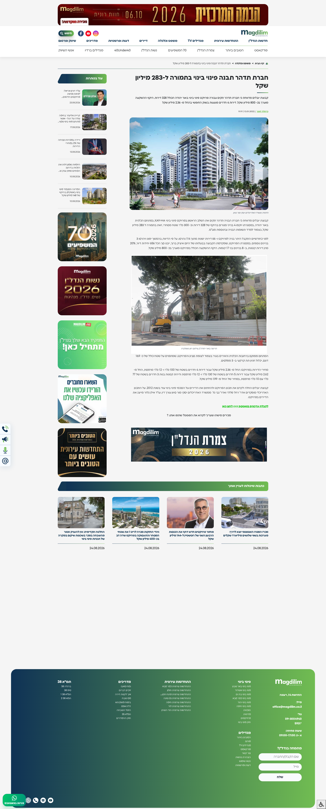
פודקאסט (261, 50)
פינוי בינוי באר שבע (241, 686)
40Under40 (122, 50)
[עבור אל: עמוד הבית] (254, 33)
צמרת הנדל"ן (205, 50)
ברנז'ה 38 (66, 686)
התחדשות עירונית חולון (179, 690)
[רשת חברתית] (96, 33)
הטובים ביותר (234, 50)
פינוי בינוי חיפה (244, 706)
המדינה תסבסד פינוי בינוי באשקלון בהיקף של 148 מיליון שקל (69, 192)
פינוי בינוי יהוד (244, 702)
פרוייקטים (246, 718)
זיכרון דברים (125, 690)
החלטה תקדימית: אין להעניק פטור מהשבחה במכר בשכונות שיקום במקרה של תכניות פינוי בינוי (81, 535)
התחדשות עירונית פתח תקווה (175, 694)
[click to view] (163, 15)
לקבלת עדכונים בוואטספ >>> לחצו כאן (245, 406)
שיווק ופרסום (67, 40)
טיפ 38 (67, 690)
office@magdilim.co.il (287, 707)
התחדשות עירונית (226, 40)
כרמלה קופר (262, 111)
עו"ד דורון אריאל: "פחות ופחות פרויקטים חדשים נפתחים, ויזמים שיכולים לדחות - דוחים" (71, 94)
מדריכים (92, 40)
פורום (248, 741)
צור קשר (246, 753)
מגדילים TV (196, 40)
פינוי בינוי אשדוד (243, 690)
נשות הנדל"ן (149, 50)
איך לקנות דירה (123, 694)
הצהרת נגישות (243, 757)
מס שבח (126, 698)
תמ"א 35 (126, 714)
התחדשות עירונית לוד (179, 706)
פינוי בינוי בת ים (243, 694)
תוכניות (247, 710)
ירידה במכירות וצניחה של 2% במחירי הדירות (69, 143)
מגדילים (245, 733)
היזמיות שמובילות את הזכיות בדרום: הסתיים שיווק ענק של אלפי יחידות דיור (69, 168)
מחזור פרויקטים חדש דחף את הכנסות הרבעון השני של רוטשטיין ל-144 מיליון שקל (191, 535)
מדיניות (247, 714)
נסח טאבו (126, 686)
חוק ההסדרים (123, 718)
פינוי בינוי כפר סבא (242, 698)
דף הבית (259, 63)
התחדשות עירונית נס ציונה (177, 698)
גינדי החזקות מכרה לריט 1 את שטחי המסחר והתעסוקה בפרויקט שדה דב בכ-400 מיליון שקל (137, 535)
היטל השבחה (124, 710)
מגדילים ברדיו (94, 50)
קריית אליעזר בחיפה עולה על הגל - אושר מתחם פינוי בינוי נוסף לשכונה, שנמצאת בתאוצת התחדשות (69, 118)
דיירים (143, 40)
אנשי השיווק (66, 50)
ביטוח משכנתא (123, 702)
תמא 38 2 (66, 698)
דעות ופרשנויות (118, 40)
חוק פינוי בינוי (244, 722)
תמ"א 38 (64, 682)
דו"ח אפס (126, 706)
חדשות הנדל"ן (258, 40)
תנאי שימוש (245, 761)
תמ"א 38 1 (66, 694)
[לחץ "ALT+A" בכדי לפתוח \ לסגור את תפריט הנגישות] (321, 804)
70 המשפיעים (177, 50)
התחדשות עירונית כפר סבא (176, 686)
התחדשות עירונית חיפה (178, 702)
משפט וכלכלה (167, 40)
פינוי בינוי (244, 682)
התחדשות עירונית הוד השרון (176, 710)
